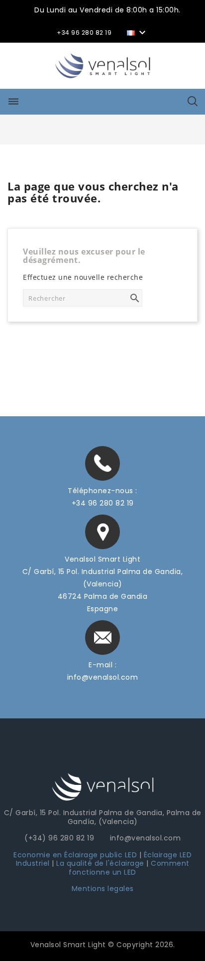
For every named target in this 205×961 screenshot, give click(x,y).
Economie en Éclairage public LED (75, 855)
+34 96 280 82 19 (103, 503)
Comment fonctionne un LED (129, 867)
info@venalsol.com (102, 677)
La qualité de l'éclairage (100, 863)
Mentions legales (103, 889)
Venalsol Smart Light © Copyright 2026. (102, 945)
